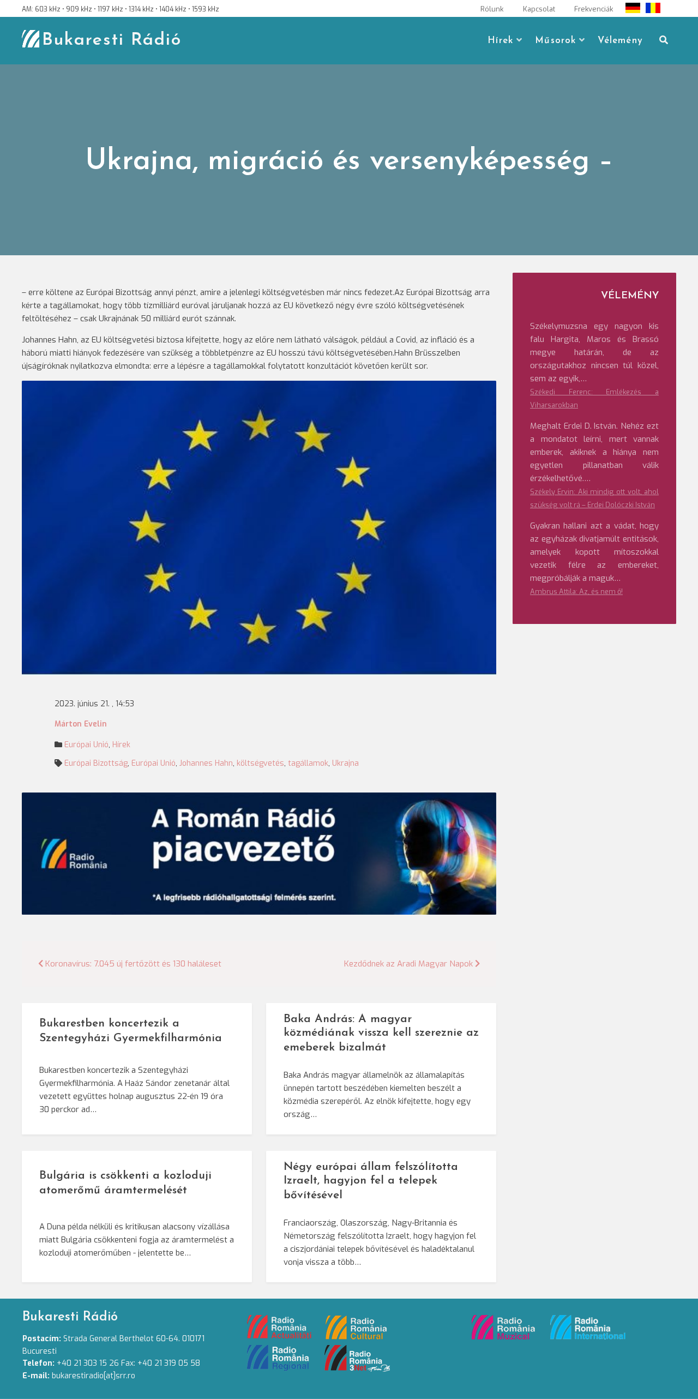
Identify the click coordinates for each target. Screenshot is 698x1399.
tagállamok (308, 763)
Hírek (500, 40)
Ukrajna (345, 763)
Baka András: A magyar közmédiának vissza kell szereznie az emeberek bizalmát (381, 1033)
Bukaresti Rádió (112, 40)
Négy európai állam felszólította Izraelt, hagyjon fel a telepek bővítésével (371, 1181)
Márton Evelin (81, 724)
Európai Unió (86, 745)
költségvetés (260, 763)
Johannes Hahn (206, 763)
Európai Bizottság (96, 763)
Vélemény (620, 40)
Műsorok (555, 40)
